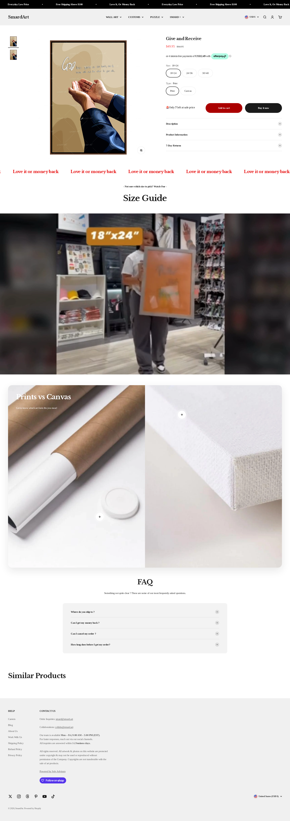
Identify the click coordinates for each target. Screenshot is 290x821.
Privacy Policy (15, 755)
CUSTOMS (134, 17)
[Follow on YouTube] (44, 796)
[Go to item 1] (13, 42)
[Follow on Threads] (27, 796)
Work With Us (15, 737)
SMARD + (175, 17)
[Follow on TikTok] (53, 796)
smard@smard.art (64, 719)
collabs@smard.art (64, 727)
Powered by (45, 771)
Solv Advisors (58, 771)
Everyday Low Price (93, 4)
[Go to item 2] (13, 55)
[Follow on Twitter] (10, 796)
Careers (11, 719)
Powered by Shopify (32, 808)
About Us (12, 731)
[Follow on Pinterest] (36, 796)
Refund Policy (15, 749)
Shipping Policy (15, 743)
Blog (10, 725)
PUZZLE (155, 17)
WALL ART (112, 17)
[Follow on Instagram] (19, 796)
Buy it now (263, 108)
